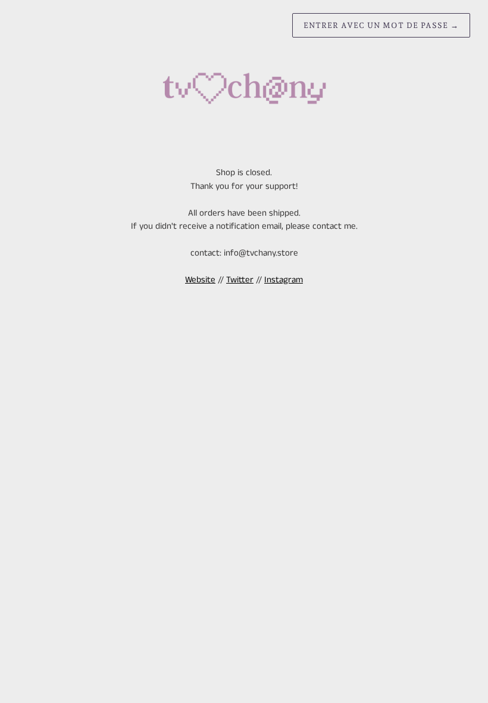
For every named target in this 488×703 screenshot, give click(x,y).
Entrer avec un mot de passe (381, 25)
